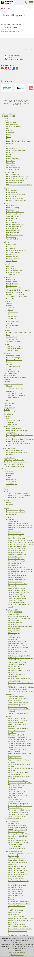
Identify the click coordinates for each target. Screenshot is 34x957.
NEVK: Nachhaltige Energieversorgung (20, 658)
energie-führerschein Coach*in (18, 703)
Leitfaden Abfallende (15, 557)
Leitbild (8, 475)
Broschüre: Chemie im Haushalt (18, 523)
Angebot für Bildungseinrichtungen (15, 377)
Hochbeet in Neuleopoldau (17, 641)
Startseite (26, 100)
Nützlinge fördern (12, 257)
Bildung (8, 716)
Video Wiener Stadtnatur (16, 785)
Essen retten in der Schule (16, 731)
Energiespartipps (11, 190)
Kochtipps (9, 220)
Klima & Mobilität (12, 284)
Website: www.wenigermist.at (17, 791)
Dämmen (9, 154)
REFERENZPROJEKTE (11, 517)
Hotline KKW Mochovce (16, 643)
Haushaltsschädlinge (13, 358)
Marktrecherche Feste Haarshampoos (20, 569)
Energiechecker (13, 624)
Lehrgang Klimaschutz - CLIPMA (19, 709)
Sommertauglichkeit (13, 167)
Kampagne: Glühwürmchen (17, 548)
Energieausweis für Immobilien (16, 194)
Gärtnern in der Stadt (13, 252)
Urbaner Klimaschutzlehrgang (18, 713)
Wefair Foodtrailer (14, 802)
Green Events (8, 414)
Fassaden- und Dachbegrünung (16, 250)
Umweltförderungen (10, 424)
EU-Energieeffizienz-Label (14, 198)
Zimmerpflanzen (11, 261)
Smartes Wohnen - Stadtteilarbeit (19, 679)
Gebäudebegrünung (12, 159)
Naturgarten (10, 254)
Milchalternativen (12, 228)
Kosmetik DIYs (11, 268)
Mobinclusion (12, 654)
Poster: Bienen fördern (15, 577)
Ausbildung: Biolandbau (16, 696)
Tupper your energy (14, 681)
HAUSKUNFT (12, 639)
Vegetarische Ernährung (14, 239)
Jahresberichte (11, 482)
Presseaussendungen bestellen (16, 512)
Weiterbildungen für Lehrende (14, 460)
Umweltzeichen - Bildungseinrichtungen (21, 918)
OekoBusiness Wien (10, 412)
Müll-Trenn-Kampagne (15, 889)
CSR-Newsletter (9, 403)
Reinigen (9, 362)
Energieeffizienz (9, 408)
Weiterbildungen (9, 426)
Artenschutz (10, 303)
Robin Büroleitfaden (14, 912)
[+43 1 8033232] (26, 3)
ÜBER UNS (5, 469)
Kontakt (19, 105)
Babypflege (10, 266)
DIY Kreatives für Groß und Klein (16, 178)
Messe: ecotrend (13, 573)
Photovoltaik (10, 163)
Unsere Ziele (10, 473)
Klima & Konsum (11, 282)
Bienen (10, 310)
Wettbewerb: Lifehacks (15, 793)
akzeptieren (17, 950)
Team (6, 489)
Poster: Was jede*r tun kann (17, 588)
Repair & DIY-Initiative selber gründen (18, 141)
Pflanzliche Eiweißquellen (14, 235)
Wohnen (7, 353)
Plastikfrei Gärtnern (12, 259)
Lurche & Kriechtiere (13, 321)
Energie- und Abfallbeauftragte (18, 881)
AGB (25, 103)
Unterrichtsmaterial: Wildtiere (18, 781)
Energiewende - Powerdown (17, 879)
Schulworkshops (9, 458)
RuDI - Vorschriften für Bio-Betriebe (19, 904)
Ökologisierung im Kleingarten (18, 662)
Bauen (6, 146)
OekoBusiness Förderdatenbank (18, 902)
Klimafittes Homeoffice (14, 360)
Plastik (8, 137)
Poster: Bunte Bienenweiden (17, 580)
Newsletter (9, 505)
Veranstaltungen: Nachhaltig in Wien (20, 783)
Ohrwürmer (12, 318)
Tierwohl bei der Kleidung (14, 348)
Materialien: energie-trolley (17, 705)
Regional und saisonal (13, 231)
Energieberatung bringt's (16, 622)
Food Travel (12, 733)
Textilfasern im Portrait (13, 341)
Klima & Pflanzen (11, 286)
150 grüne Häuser (14, 614)
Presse (14, 105)
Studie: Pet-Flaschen (15, 844)
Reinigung (7, 418)
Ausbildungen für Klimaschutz (16, 294)
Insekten (9, 306)
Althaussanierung (12, 148)
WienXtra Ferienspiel (15, 799)
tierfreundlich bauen (12, 325)
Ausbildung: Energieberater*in (18, 698)
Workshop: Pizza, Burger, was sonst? (20, 806)
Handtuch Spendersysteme (17, 885)
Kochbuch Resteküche (15, 552)
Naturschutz (8, 301)
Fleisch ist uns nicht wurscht (15, 212)
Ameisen (11, 308)
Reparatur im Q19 (14, 668)
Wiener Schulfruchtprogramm (18, 804)
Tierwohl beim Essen (13, 346)
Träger (8, 477)
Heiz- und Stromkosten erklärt (16, 200)
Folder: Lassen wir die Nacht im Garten (20, 544)
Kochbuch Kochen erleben (16, 550)
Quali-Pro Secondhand (15, 910)
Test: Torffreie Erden (14, 846)
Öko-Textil (9, 400)
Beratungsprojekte (12, 610)
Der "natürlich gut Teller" (16, 877)
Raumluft (7, 416)
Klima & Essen (10, 279)
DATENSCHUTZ (21, 101)
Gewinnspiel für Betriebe (16, 497)
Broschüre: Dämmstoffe (16, 534)
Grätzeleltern (12, 711)
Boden (8, 246)
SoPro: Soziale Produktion (16, 916)
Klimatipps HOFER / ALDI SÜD (18, 645)
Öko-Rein (9, 386)
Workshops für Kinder (15, 808)
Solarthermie (10, 165)
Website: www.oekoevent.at (17, 598)
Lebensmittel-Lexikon (13, 226)
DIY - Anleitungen (10, 172)
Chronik (6, 491)
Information (10, 519)
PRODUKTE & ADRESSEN (10, 371)
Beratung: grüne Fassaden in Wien (19, 618)
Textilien (7, 331)
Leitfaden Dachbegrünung (16, 559)
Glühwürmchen (13, 312)
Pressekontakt (11, 514)
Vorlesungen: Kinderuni (15, 787)
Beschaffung (8, 382)
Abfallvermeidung (12, 124)
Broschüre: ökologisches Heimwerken (20, 525)
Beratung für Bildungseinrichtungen (15, 462)
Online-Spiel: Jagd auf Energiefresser (20, 739)
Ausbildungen (10, 694)
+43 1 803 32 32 (6, 29)
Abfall (6, 120)
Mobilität (7, 410)
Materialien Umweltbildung (13, 450)
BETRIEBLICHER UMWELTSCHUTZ (13, 373)
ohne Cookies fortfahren (17, 953)
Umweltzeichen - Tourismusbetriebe (20, 929)
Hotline (8, 502)
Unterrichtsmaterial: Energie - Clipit (19, 754)
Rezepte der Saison (12, 233)
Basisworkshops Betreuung (17, 860)
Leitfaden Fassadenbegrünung (18, 561)
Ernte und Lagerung (12, 208)
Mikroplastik (10, 133)
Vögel (8, 327)
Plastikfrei (9, 139)
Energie (6, 188)
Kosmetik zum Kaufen (13, 272)
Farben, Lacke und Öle (13, 356)
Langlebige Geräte (14, 649)
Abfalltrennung (11, 122)
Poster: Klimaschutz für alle (17, 590)
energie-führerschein (15, 700)
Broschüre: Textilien (14, 532)
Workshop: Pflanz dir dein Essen (18, 814)
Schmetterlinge (13, 316)
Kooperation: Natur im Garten (17, 555)
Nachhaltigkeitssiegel (15, 893)
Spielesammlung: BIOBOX (16, 741)
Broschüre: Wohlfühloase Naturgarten (20, 536)
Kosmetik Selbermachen (14, 270)
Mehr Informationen (17, 955)
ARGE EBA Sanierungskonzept (18, 616)
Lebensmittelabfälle (12, 222)
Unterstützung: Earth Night (16, 664)
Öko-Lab (11, 897)
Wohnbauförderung (12, 169)
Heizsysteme (10, 161)
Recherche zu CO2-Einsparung (18, 842)
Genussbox (12, 883)
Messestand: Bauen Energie (17, 575)
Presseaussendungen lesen (15, 510)
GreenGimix (10, 391)
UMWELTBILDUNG (8, 448)
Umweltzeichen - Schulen (16, 924)
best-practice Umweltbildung (13, 464)
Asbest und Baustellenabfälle (15, 150)
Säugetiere (9, 323)
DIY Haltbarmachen (12, 174)
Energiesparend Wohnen (16, 832)
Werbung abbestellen (13, 366)
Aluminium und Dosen (13, 126)
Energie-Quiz (12, 635)
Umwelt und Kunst (14, 752)
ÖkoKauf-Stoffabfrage (15, 388)
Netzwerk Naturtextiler (15, 895)
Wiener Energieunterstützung (17, 689)
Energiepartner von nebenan (17, 707)
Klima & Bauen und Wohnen (15, 288)
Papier (8, 135)
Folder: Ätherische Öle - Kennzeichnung (20, 542)
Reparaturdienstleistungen (12, 420)
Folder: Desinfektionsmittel (17, 546)
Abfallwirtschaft (9, 375)
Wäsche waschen (12, 339)
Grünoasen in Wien (14, 637)
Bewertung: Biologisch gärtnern (18, 870)
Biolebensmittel (11, 205)
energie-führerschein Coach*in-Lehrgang (19, 439)
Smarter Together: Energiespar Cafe (19, 743)
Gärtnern (7, 242)
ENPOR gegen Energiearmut (17, 830)
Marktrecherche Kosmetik (16, 563)
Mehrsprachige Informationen (14, 466)
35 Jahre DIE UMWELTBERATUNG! (17, 493)
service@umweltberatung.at (10, 31)
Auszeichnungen (11, 484)
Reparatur (9, 143)
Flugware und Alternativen (14, 214)
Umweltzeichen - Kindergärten (18, 927)
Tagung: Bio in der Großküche (17, 749)
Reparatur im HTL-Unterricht (17, 737)
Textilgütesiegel (11, 337)
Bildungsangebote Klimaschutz (18, 720)
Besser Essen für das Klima (17, 866)
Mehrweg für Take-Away (16, 887)
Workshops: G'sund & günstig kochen (20, 810)
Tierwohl (7, 344)
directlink (6, 8)
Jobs (28, 103)
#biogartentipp (11, 244)
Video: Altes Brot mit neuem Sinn (18, 592)
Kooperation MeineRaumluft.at (18, 647)
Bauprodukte (10, 152)
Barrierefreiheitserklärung (13, 103)
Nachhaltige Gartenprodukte (17, 891)
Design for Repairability (16, 722)
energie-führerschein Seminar (15, 441)
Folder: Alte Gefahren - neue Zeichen (20, 540)
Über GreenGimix (14, 397)
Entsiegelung (10, 248)
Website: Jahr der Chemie (16, 596)
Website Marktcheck (15, 600)
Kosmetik (7, 264)
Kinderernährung (11, 218)
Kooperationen (11, 480)
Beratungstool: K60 (14, 620)
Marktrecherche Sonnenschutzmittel (20, 571)
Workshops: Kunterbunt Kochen (18, 812)
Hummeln (11, 314)
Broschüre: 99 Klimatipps (16, 538)
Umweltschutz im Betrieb (14, 852)
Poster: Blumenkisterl (15, 582)
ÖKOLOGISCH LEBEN (9, 116)
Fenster (8, 157)
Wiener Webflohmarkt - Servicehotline (20, 691)
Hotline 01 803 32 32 (15, 612)
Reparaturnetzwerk (14, 666)
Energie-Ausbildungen (13, 428)
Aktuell (6, 118)
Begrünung (7, 380)
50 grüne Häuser (13, 823)
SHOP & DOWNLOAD (9, 369)
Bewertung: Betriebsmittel (16, 868)
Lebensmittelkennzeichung (15, 224)
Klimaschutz (8, 277)
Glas (7, 128)
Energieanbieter (11, 196)
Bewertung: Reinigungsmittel (17, 874)
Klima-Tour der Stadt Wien (16, 735)
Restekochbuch (13, 914)
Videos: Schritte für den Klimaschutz (18, 290)
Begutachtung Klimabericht (17, 825)
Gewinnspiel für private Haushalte (19, 495)
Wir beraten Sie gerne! (9, 114)
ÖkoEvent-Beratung (14, 660)
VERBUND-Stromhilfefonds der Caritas (21, 687)
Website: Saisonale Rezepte (17, 602)
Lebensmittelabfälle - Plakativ (18, 651)
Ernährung (7, 406)
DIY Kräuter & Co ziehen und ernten (17, 176)
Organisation (8, 471)
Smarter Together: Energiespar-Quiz (19, 745)
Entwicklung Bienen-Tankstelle (18, 729)
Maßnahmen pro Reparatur (17, 840)
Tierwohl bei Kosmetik (13, 350)
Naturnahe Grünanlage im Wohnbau (19, 656)
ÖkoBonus (11, 899)
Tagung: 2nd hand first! (15, 747)
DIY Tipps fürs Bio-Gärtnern (15, 180)
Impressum (11, 101)
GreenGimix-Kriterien (15, 393)
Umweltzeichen (9, 422)
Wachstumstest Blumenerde (17, 848)
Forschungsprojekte (12, 821)
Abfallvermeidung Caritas (16, 858)
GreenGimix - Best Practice (17, 395)
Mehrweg (9, 130)
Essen (6, 203)
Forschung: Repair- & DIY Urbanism (19, 834)
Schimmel (9, 364)
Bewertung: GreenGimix (16, 872)
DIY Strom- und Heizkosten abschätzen (19, 185)
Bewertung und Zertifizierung (13, 384)
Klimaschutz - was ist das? (14, 292)
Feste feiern (10, 210)
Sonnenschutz (10, 274)
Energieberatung (11, 192)
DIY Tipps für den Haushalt (14, 183)
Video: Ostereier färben (15, 594)
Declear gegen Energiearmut (17, 828)
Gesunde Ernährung (12, 216)
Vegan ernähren (11, 237)
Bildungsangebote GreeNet (17, 718)
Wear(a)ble (12, 789)
